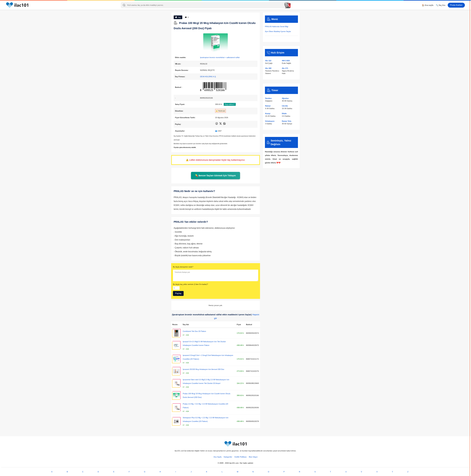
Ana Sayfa (218, 457)
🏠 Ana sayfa (427, 5)
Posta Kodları (456, 5)
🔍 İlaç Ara (440, 5)
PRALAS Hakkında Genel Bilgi (276, 26)
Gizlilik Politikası (240, 457)
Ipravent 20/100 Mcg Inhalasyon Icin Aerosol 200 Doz (203, 369)
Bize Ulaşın (253, 457)
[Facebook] (216, 124)
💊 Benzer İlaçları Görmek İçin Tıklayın (215, 175)
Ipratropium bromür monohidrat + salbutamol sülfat (220, 57)
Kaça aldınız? (230, 104)
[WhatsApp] (224, 124)
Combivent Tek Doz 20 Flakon (194, 331)
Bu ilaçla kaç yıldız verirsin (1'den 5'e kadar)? (190, 284)
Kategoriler (228, 457)
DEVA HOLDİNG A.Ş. (208, 77)
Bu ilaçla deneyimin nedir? (183, 267)
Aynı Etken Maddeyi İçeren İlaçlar (278, 31)
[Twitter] (220, 124)
